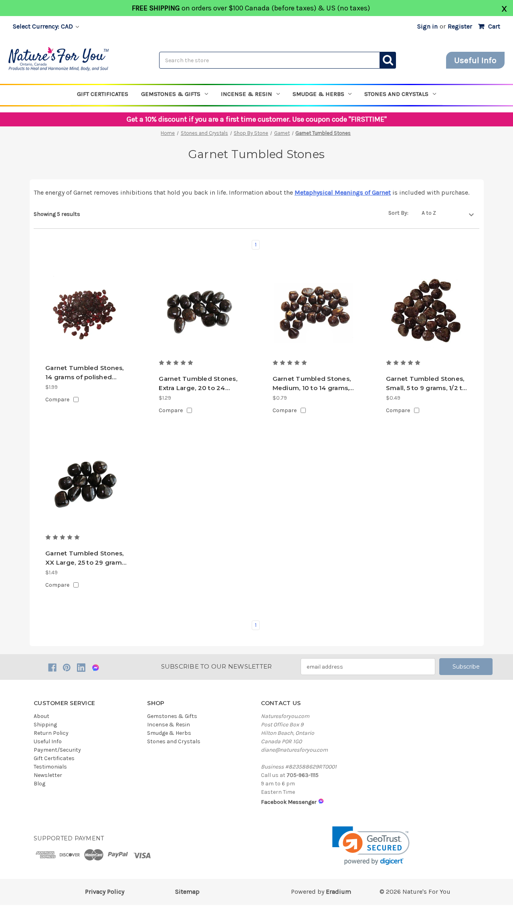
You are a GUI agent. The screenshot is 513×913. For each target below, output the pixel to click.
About (41, 716)
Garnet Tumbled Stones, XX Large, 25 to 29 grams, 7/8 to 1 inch (85, 558)
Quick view (86, 344)
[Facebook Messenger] (95, 667)
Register (460, 26)
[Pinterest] (67, 667)
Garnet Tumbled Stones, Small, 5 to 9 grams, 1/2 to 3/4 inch (426, 383)
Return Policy (51, 733)
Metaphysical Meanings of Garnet (343, 192)
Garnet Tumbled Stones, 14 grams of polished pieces (84, 373)
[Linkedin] (81, 667)
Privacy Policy (104, 891)
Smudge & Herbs (318, 94)
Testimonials (50, 766)
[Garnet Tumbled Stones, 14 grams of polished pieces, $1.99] (86, 312)
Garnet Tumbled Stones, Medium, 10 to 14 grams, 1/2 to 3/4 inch (312, 383)
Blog (39, 783)
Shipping (45, 724)
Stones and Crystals (396, 94)
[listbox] (447, 213)
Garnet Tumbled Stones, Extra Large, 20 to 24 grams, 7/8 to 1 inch (198, 383)
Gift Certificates (102, 94)
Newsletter (48, 775)
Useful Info (475, 60)
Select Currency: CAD (44, 26)
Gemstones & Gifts (170, 94)
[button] (371, 846)
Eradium (338, 891)
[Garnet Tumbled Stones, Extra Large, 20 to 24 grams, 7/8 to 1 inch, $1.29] (199, 312)
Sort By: (398, 212)
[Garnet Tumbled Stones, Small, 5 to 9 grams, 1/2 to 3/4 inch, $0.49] (427, 312)
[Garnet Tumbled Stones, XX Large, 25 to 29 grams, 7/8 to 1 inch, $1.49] (86, 487)
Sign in (427, 26)
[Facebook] (52, 667)
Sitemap (187, 891)
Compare (57, 399)
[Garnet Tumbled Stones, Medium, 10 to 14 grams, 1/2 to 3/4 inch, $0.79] (313, 312)
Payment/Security (57, 749)
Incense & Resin (246, 94)
